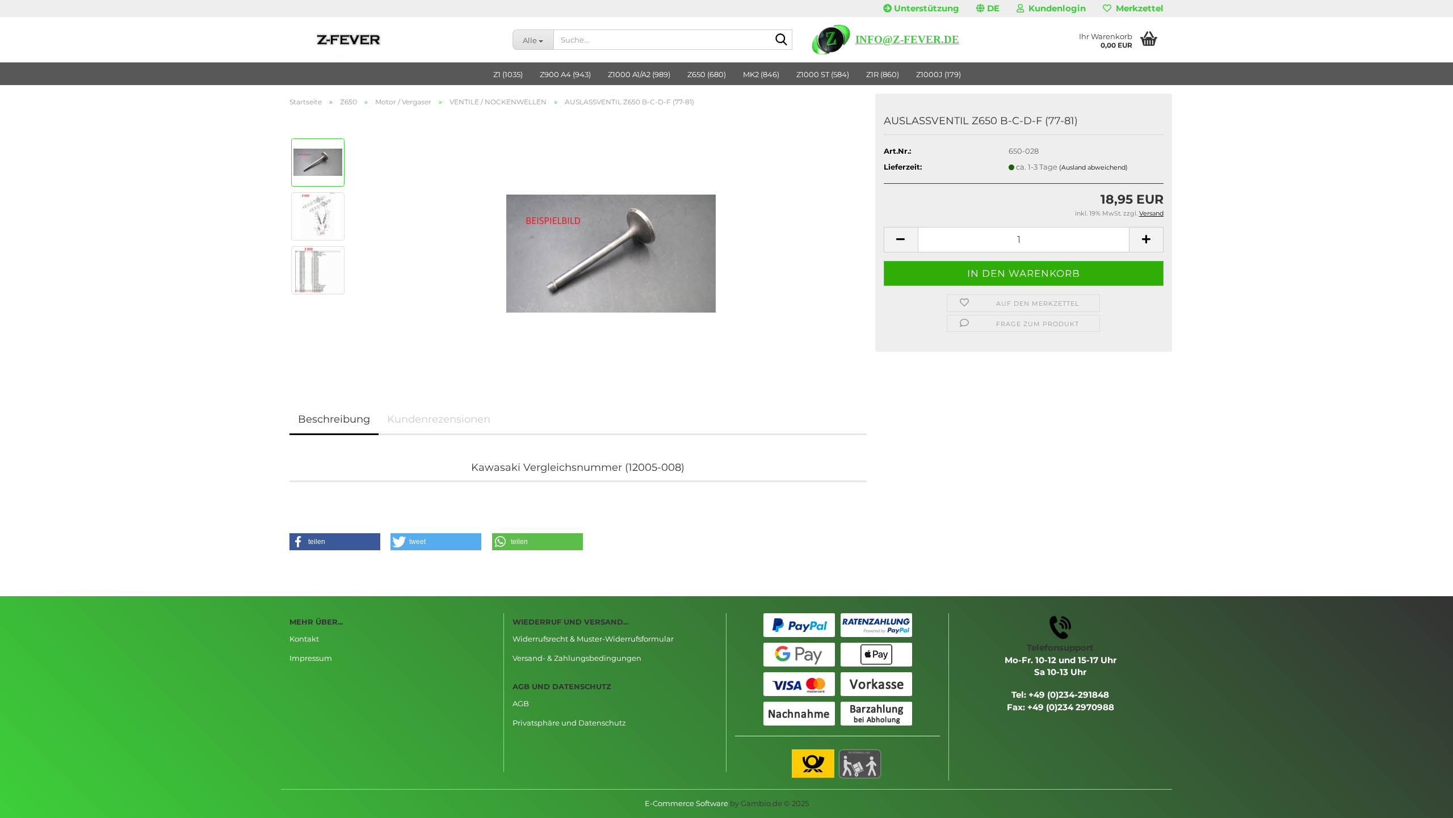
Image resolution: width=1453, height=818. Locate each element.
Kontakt (304, 638)
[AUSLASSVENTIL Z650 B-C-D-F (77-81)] (611, 242)
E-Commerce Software (686, 803)
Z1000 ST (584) (822, 74)
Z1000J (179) (938, 74)
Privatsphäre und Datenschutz (569, 722)
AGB (521, 703)
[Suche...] (781, 40)
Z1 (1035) (508, 74)
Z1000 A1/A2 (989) (639, 74)
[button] (988, 8)
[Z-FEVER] (392, 39)
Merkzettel (1137, 8)
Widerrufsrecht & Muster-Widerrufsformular (593, 638)
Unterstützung (925, 8)
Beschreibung (334, 419)
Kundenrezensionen (438, 419)
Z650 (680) (706, 74)
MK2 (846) (761, 74)
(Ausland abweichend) (1093, 167)
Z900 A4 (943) (565, 74)
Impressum (310, 658)
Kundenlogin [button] (1055, 8)
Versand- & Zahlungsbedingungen (577, 658)
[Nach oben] (1422, 801)
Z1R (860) (882, 74)
